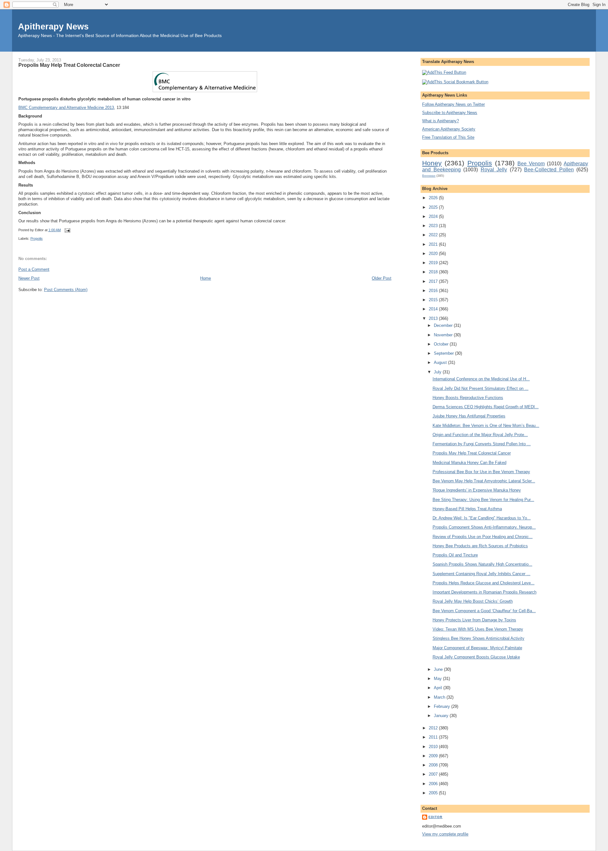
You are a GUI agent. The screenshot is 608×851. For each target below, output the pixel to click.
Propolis (36, 238)
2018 (434, 272)
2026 (434, 197)
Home (205, 278)
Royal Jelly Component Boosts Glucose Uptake (476, 657)
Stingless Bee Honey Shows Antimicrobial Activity (478, 638)
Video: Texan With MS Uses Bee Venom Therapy (478, 629)
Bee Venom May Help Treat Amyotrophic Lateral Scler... (484, 481)
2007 (434, 774)
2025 (434, 207)
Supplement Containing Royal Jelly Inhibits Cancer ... (481, 573)
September (444, 353)
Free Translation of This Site (448, 137)
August (441, 362)
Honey (432, 163)
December (444, 325)
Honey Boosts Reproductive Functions (468, 397)
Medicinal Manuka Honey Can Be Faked (469, 462)
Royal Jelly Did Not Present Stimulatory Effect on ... (481, 388)
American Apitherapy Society (448, 129)
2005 (434, 793)
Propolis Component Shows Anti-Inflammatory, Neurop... (484, 527)
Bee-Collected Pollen (549, 169)
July (438, 372)
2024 (434, 216)
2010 (434, 746)
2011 (434, 737)
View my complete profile (445, 834)
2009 (434, 755)
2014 (434, 309)
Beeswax (428, 175)
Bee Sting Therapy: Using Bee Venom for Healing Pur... (483, 499)
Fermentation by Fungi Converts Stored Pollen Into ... (482, 443)
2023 (434, 225)
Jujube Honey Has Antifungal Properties (469, 416)
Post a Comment (33, 269)
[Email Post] (67, 230)
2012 (434, 728)
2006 (434, 783)
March (440, 697)
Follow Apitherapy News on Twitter (453, 104)
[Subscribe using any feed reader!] (444, 72)
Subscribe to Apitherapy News (449, 112)
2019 (434, 262)
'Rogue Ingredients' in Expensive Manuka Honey (477, 490)
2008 (434, 765)
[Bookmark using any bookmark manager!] (455, 81)
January (442, 715)
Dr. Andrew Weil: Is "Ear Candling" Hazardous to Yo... (482, 518)
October (442, 344)
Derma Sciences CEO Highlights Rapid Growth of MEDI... (486, 406)
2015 (434, 299)
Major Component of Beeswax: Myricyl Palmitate (477, 647)
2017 (434, 281)
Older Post (381, 278)
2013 (434, 318)
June (439, 669)
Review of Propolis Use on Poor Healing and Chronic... (483, 536)
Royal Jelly (494, 169)
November (444, 335)
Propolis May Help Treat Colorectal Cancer (69, 65)
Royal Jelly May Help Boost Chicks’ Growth (473, 601)
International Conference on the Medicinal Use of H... (481, 379)
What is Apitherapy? (440, 120)
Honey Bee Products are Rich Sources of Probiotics (480, 545)
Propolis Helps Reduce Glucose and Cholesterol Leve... (484, 583)
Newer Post (29, 278)
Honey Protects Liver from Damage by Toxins (474, 620)
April (438, 687)
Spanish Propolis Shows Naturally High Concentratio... (482, 564)
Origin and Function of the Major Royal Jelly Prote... (480, 434)
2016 (434, 290)
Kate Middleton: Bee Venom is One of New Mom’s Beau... (486, 425)
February (442, 706)
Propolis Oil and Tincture (455, 555)
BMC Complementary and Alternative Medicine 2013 (66, 107)
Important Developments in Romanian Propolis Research (484, 592)
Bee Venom (531, 163)
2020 (434, 253)
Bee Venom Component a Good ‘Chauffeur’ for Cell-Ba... (484, 610)
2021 (434, 244)
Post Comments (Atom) (65, 289)
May (438, 678)
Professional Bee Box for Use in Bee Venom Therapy (481, 471)
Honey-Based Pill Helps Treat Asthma (467, 508)
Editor (435, 817)
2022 (434, 234)
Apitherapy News (53, 26)
